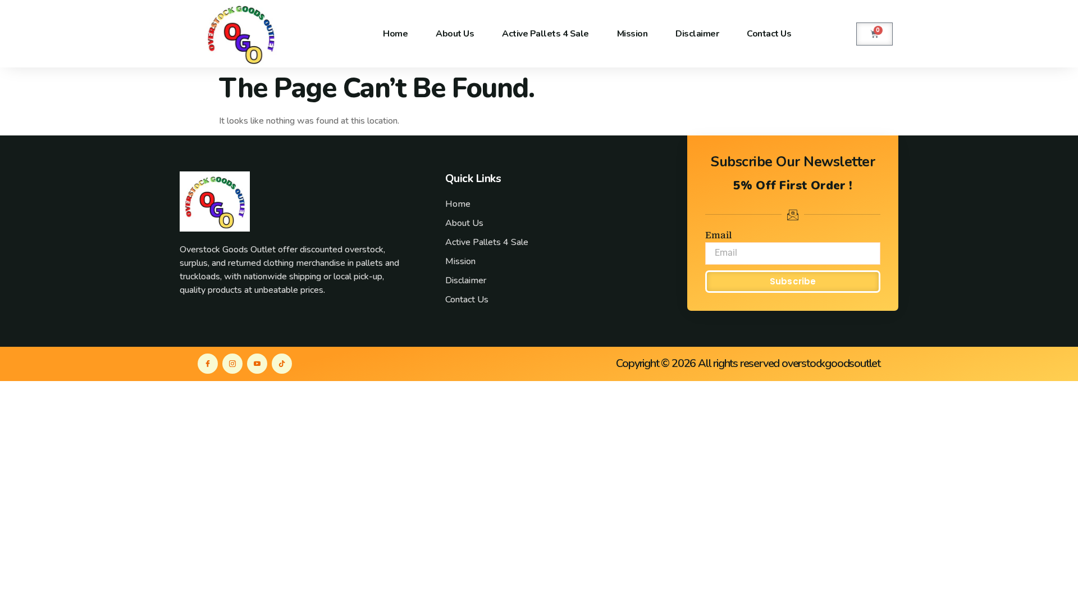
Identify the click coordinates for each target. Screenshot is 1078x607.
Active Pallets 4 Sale (545, 34)
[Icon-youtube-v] (257, 364)
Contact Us (769, 34)
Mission (632, 34)
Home (395, 34)
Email (718, 235)
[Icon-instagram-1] (232, 364)
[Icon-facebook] (208, 364)
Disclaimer (697, 34)
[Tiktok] (282, 364)
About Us (455, 34)
